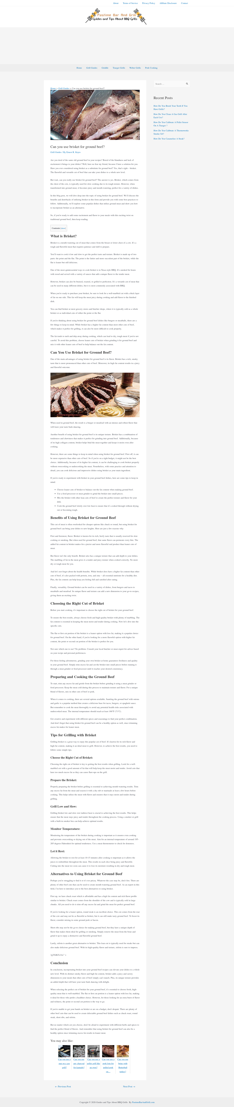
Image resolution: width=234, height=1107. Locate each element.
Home (79, 67)
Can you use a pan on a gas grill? (64, 1063)
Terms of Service (130, 3)
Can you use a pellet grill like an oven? (93, 1063)
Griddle (105, 67)
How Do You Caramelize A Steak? (169, 138)
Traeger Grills (119, 67)
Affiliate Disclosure (168, 3)
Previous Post (63, 1086)
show (63, 228)
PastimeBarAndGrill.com (143, 1102)
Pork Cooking (151, 67)
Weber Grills (135, 67)
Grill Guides (91, 67)
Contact (184, 3)
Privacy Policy (148, 3)
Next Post (129, 1086)
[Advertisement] (117, 46)
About (115, 3)
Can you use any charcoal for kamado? (78, 1063)
